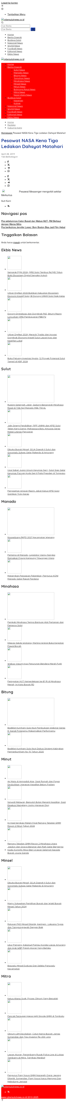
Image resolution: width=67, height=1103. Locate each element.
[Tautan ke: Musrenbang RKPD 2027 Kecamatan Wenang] (30, 534)
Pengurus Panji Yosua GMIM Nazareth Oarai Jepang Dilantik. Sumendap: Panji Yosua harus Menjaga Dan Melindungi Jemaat (34, 1078)
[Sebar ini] (8, 161)
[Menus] (2, 5)
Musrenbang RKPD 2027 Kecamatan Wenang (30, 537)
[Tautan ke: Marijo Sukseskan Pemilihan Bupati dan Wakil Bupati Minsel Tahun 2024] (14, 900)
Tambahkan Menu (16, 14)
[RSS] (8, 206)
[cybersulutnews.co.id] (12, 19)
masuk (16, 242)
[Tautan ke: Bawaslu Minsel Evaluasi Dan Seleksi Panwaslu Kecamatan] (14, 962)
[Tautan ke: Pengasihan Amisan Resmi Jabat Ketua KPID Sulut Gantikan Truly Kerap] (14, 487)
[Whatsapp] (8, 171)
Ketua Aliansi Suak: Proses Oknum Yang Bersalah (32, 998)
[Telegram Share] (8, 168)
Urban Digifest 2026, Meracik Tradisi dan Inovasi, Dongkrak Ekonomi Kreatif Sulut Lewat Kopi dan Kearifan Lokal (32, 337)
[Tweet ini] (8, 164)
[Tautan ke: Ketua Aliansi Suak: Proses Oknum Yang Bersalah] (14, 995)
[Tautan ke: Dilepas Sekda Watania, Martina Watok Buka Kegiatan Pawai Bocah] (14, 639)
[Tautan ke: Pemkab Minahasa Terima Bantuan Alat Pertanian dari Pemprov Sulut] (30, 618)
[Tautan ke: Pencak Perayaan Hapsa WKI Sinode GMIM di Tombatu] (14, 1012)
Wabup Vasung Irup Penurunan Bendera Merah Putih (34, 663)
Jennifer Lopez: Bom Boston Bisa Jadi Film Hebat (33, 227)
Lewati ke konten (9, 2)
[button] (33, 29)
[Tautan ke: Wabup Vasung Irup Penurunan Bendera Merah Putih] (14, 660)
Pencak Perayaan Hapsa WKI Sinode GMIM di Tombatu (35, 1016)
